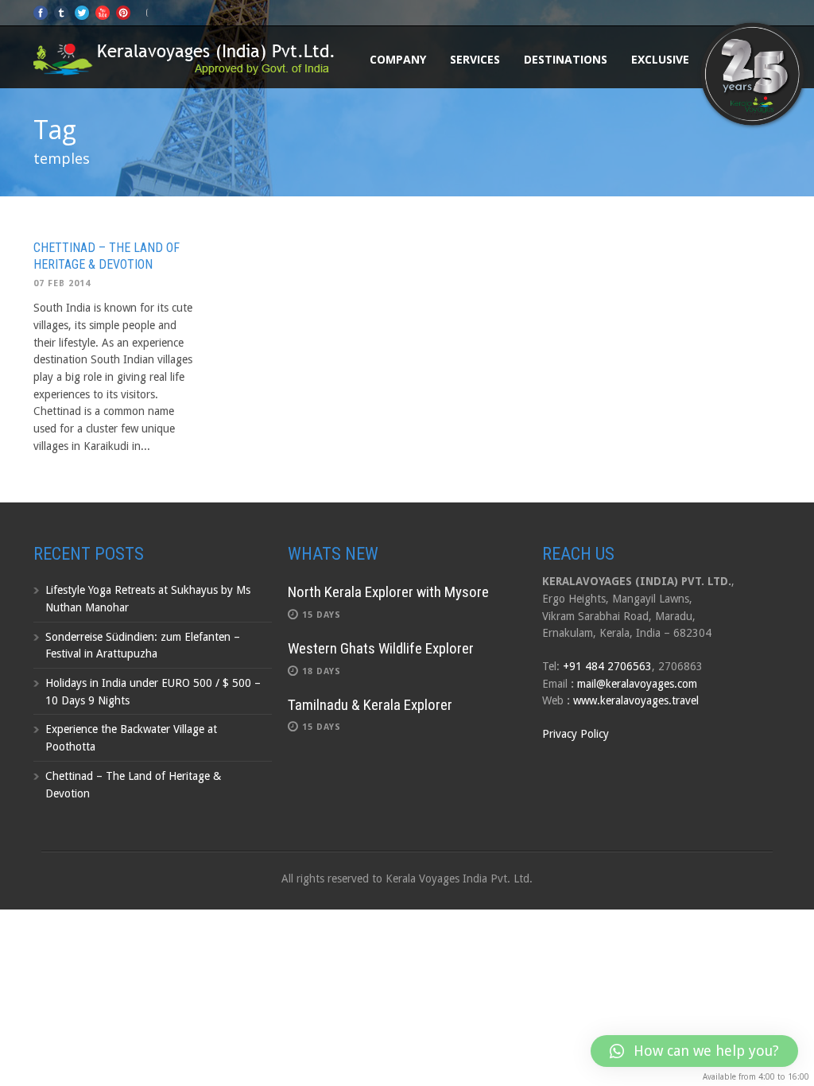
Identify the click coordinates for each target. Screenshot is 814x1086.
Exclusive (660, 59)
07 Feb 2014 (62, 283)
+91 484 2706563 (607, 666)
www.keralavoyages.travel (636, 700)
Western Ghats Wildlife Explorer (381, 648)
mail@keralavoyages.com (637, 683)
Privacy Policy (575, 733)
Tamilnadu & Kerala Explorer (370, 705)
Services (475, 59)
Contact (741, 59)
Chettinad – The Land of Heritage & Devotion (106, 256)
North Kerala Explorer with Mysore (388, 592)
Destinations (565, 59)
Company (398, 59)
